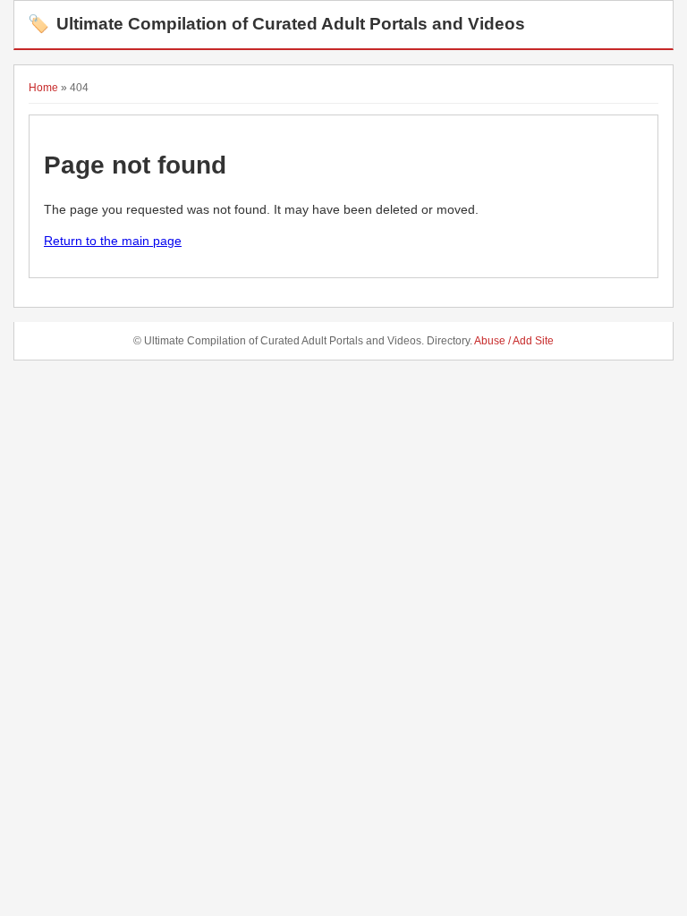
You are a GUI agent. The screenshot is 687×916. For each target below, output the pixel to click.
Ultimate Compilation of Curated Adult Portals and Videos (276, 23)
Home (43, 87)
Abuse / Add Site (514, 341)
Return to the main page (113, 240)
